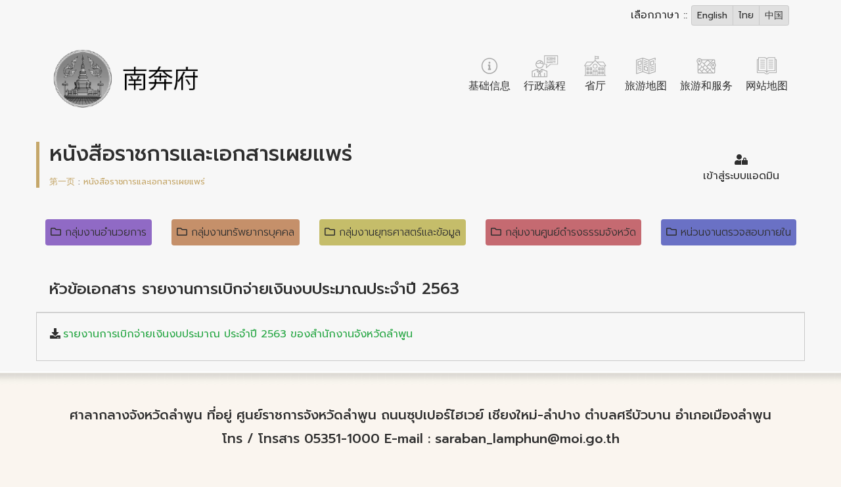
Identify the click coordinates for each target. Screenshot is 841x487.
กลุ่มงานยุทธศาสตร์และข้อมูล (400, 232)
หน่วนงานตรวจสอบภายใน (736, 232)
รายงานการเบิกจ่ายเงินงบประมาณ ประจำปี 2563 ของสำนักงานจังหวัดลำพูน (238, 334)
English (712, 15)
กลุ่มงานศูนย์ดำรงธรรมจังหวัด (570, 232)
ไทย (746, 15)
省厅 (595, 86)
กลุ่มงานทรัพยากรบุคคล (242, 232)
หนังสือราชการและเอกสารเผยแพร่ (144, 181)
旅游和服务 (706, 86)
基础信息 (489, 86)
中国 (774, 15)
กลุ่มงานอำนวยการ (106, 232)
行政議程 (545, 86)
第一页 (62, 181)
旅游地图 (646, 86)
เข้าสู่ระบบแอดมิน (741, 176)
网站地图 (767, 86)
